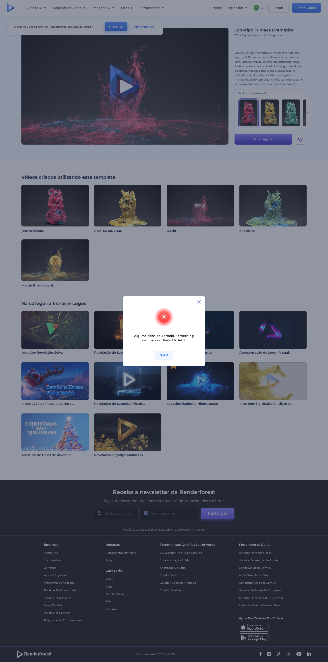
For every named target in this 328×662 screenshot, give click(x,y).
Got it (164, 355)
